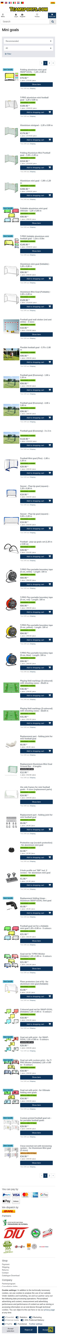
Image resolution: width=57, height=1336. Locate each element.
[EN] (6, 3)
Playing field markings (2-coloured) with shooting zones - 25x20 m (36, 682)
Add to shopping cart (35, 112)
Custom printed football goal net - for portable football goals (35, 1119)
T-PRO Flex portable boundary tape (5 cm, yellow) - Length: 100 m (36, 626)
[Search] (52, 21)
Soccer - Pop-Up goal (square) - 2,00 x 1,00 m (34, 515)
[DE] (2, 3)
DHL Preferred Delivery (34, 1320)
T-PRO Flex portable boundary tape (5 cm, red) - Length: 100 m (36, 598)
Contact (5, 1273)
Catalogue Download (10, 1275)
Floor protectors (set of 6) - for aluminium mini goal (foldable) (34, 983)
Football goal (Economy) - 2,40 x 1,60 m (35, 404)
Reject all (28, 1330)
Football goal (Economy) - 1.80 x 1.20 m (35, 376)
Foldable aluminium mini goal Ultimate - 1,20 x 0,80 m (33, 209)
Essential (10, 1317)
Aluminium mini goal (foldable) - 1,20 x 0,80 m (35, 265)
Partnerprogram (8, 1284)
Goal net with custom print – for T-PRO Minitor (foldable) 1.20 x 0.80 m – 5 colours (36, 1062)
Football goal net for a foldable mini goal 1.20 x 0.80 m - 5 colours (35, 927)
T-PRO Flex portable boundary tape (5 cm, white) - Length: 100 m (36, 570)
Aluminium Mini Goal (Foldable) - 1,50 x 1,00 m (35, 293)
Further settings (35, 1324)
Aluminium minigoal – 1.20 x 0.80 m (36, 125)
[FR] (10, 3)
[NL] (18, 3)
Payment (5, 1264)
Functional (22, 1324)
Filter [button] (9, 54)
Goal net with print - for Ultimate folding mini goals (35, 1091)
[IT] (14, 3)
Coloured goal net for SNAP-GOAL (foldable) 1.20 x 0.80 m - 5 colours (36, 1010)
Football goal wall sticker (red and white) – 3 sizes (35, 321)
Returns (5, 1270)
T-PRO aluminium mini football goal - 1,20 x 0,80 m (34, 98)
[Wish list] (37, 15)
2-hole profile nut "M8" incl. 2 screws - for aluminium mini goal (35, 871)
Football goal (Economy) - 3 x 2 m (35, 431)
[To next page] (53, 63)
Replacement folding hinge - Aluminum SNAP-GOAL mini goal (35, 899)
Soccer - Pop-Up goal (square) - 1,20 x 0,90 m (34, 487)
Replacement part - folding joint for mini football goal (36, 737)
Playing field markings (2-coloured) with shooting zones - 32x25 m (36, 709)
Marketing (37, 1317)
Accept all (47, 1330)
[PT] (22, 3)
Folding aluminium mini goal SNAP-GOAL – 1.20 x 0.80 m (33, 71)
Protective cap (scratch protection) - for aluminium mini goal (36, 844)
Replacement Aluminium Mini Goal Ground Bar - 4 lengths (36, 765)
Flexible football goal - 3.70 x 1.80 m (35, 348)
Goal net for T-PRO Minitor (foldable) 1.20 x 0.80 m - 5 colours (36, 955)
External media (12, 1320)
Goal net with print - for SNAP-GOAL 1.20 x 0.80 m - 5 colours (34, 1038)
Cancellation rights (9, 1286)
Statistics (23, 1317)
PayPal (9, 1324)
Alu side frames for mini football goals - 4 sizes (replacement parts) (36, 788)
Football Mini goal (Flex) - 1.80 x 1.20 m (34, 459)
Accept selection (10, 1329)
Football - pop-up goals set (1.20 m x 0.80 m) (36, 543)
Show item (36, 84)
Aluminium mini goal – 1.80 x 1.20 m (35, 182)
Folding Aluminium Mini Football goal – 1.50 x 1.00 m (35, 154)
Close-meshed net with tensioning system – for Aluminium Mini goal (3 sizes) (36, 1148)
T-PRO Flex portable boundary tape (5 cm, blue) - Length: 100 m (36, 654)
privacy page (49, 1310)
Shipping (32, 88)
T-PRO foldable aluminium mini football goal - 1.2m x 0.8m (34, 237)
